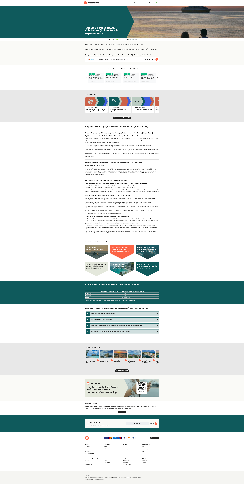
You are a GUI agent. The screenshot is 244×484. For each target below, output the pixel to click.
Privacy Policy (126, 460)
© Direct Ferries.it (88, 475)
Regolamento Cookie (127, 462)
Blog (143, 446)
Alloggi (105, 446)
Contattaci (144, 448)
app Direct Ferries (138, 203)
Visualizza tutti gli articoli (122, 370)
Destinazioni (87, 446)
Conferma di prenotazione (128, 449)
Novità (86, 462)
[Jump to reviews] (122, 39)
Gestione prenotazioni (127, 448)
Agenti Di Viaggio (107, 462)
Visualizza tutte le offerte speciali (122, 117)
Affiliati (105, 460)
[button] (122, 314)
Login (124, 446)
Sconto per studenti (89, 466)
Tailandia (97, 44)
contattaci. (139, 477)
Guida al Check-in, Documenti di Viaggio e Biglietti (123, 172)
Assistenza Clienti (145, 449)
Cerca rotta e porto (88, 449)
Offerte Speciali (94, 140)
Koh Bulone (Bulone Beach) (107, 44)
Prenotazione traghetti (89, 453)
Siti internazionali (88, 464)
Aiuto (143, 451)
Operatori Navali (88, 448)
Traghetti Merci (107, 448)
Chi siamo (87, 460)
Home (86, 44)
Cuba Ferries (144, 460)
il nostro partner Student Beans (151, 149)
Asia (91, 44)
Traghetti (144, 462)
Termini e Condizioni (127, 464)
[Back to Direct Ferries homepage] (91, 3)
